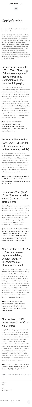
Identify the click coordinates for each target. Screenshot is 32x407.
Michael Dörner (16, 3)
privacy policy (12, 401)
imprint (18, 400)
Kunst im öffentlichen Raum (16, 374)
